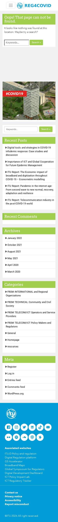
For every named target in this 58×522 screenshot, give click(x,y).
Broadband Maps (15, 465)
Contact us (11, 492)
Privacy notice (13, 496)
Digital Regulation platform (20, 457)
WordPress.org (15, 393)
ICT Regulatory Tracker (18, 480)
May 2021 (12, 258)
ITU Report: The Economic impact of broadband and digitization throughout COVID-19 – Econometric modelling (26, 176)
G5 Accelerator (14, 461)
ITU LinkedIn (33, 428)
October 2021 (14, 244)
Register (11, 366)
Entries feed (13, 380)
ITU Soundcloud (25, 438)
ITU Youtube (49, 428)
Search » (36, 42)
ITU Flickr (9, 438)
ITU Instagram (17, 428)
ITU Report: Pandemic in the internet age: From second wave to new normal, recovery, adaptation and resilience (29, 190)
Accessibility (13, 500)
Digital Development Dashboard (24, 473)
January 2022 (14, 238)
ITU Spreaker (41, 438)
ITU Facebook (9, 428)
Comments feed (16, 386)
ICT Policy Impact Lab (17, 477)
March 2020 (13, 271)
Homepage (13, 339)
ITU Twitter (25, 428)
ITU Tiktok (41, 428)
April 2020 (12, 265)
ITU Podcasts (33, 438)
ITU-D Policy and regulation (20, 453)
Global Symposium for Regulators (24, 469)
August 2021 (14, 251)
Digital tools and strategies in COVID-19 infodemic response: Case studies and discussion (28, 151)
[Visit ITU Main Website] (11, 413)
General (11, 333)
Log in (10, 373)
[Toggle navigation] (10, 5)
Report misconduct (17, 504)
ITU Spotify (17, 438)
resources (12, 346)
